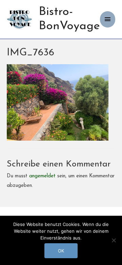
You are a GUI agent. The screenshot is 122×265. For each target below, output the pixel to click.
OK (61, 250)
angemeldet (42, 176)
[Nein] (113, 240)
